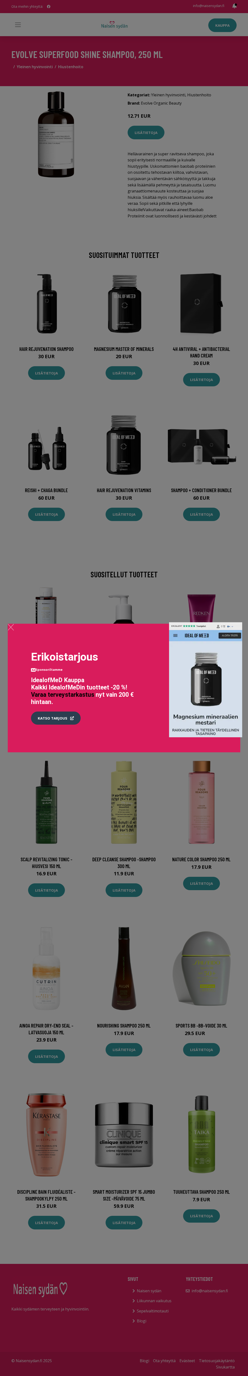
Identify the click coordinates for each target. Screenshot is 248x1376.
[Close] (11, 627)
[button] (56, 718)
